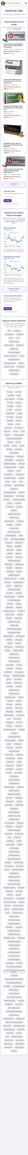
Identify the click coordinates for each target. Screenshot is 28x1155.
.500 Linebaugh (14, 848)
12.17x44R (10, 402)
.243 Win (21, 467)
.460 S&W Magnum (14, 812)
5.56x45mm (17, 331)
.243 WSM (10, 471)
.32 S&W (8, 586)
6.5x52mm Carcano (14, 880)
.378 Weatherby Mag (18, 676)
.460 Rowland (14, 808)
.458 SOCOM (8, 805)
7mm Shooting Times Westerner (14, 979)
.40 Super (9, 704)
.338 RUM (9, 618)
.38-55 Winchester (14, 693)
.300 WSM (9, 568)
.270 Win (9, 503)
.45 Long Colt (9, 765)
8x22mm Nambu (14, 1015)
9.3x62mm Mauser (9, 1029)
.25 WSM (21, 478)
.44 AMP (20, 740)
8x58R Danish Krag (19, 1026)
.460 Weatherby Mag (14, 816)
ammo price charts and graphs (15, 220)
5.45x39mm (9, 826)
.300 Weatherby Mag (14, 561)
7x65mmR (21, 1001)
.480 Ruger (20, 823)
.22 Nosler (7, 435)
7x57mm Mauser (14, 990)
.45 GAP (19, 762)
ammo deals (17, 29)
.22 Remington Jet (18, 435)
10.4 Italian (11, 395)
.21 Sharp (18, 420)
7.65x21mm (21, 938)
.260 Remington (8, 496)
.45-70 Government (14, 780)
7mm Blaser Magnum (14, 959)
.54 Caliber (8, 862)
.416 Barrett (18, 726)
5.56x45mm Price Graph (12, 257)
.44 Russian (9, 747)
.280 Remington (14, 517)
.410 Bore (9, 726)
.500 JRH (19, 844)
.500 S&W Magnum (14, 855)
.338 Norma (21, 611)
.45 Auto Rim (10, 762)
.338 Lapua (19, 607)
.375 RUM (18, 668)
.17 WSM (19, 413)
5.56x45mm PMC (9, 367)
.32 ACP (22, 579)
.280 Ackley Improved (14, 514)
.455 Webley (18, 798)
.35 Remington (20, 636)
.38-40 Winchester (14, 690)
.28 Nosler (14, 510)
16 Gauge (18, 402)
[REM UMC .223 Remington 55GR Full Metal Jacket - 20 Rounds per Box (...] (14, 98)
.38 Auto (8, 679)
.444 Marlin (19, 755)
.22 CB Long (8, 428)
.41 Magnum (9, 722)
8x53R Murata (20, 1019)
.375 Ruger (10, 668)
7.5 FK (7, 913)
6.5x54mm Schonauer (14, 884)
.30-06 (20, 535)
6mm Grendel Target (10, 902)
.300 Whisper (8, 564)
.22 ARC (22, 356)
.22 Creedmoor (9, 334)
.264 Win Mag (20, 496)
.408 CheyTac (20, 715)
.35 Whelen (9, 640)
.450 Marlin (20, 787)
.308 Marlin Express (14, 575)
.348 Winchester (8, 636)
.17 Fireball (10, 406)
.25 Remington (20, 474)
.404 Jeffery (19, 711)
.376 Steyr (6, 676)
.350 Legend (18, 640)
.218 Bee (10, 424)
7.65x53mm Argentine (14, 941)
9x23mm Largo (8, 1044)
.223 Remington (9, 345)
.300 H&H (9, 546)
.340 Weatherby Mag (14, 632)
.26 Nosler (21, 492)
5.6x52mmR (8, 834)
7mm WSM (7, 986)
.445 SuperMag (10, 758)
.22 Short (10, 442)
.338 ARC (18, 604)
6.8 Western (9, 891)
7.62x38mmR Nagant (14, 923)
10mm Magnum (9, 399)
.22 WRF (14, 446)
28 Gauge (19, 507)
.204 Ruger (10, 420)
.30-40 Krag (9, 543)
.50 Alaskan (17, 837)
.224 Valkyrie (19, 460)
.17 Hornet (18, 410)
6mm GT (21, 902)
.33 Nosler (10, 604)
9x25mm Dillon (19, 1047)
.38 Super (18, 686)
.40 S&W (18, 701)
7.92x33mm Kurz (14, 949)
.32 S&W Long (18, 586)
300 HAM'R (18, 546)
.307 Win (19, 571)
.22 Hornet (7, 431)
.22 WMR (6, 446)
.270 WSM (18, 503)
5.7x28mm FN (19, 834)
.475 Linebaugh (9, 823)
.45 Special (19, 769)
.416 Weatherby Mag (14, 737)
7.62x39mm (20, 334)
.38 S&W (8, 683)
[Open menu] (26, 3)
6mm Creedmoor (9, 898)
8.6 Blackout (20, 345)
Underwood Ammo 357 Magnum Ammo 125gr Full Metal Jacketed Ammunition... (13, 45)
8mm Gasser (19, 1004)
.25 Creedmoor (8, 474)
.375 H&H (19, 665)
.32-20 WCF (9, 593)
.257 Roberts (20, 367)
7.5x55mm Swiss (14, 916)
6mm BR (18, 895)
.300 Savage (18, 557)
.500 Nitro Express (14, 852)
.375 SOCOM (7, 672)
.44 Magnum (17, 744)
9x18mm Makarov (14, 359)
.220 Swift (9, 449)
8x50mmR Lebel (8, 1019)
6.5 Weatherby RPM (17, 870)
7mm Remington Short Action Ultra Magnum (14, 971)
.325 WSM (20, 596)
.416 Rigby (21, 729)
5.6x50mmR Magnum (14, 830)
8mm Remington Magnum (14, 1011)
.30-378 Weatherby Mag (17, 539)
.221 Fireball (18, 449)
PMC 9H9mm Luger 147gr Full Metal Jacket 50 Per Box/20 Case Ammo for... (13, 145)
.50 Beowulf (10, 841)
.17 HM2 (18, 406)
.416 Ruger (14, 733)
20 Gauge (19, 417)
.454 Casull (9, 798)
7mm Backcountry (14, 956)
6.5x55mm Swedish (9, 888)
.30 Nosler (18, 525)
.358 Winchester (14, 654)
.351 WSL (9, 643)
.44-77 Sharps (9, 755)
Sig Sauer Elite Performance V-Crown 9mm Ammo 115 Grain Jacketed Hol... (13, 81)
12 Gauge (20, 399)
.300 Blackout (14, 349)
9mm (9, 331)
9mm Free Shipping (14, 352)
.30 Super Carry (14, 528)
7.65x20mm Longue (9, 938)
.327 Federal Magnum (14, 600)
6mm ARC (10, 895)
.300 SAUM (9, 557)
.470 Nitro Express (14, 819)
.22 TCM (18, 442)
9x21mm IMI (19, 1040)
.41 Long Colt (17, 719)
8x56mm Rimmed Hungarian (14, 1022)
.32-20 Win (19, 593)
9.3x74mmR (9, 1033)
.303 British (18, 568)
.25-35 (20, 482)
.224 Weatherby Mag (10, 464)
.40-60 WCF (18, 704)
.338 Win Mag (14, 625)
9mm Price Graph (10, 228)
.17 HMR (9, 410)
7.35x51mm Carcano (18, 909)
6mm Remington (18, 905)
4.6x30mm (10, 701)
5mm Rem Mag (18, 862)
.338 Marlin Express (9, 611)
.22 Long (15, 431)
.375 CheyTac (9, 665)
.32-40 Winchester (10, 596)
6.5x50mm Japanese (14, 877)
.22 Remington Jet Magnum (14, 438)
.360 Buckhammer (14, 658)
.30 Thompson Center (14, 532)
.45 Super (9, 773)
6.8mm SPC (19, 891)
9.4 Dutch (19, 1033)
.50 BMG (19, 841)
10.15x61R (18, 392)
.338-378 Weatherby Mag (14, 629)
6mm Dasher (20, 898)
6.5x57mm (21, 888)
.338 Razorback (10, 614)
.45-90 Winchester (14, 783)
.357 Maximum (19, 647)
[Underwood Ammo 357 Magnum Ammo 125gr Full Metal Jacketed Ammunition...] (14, 37)
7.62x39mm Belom (14, 370)
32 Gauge (7, 582)
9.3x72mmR (21, 1029)
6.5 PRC (7, 870)
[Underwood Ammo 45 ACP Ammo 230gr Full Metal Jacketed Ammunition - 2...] (14, 161)
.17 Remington (10, 413)
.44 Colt (9, 744)
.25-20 (14, 482)
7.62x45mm (19, 927)
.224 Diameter (9, 460)
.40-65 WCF (9, 708)
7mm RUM (14, 975)
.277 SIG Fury (9, 507)
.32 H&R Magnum (18, 582)
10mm (18, 395)
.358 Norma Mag (18, 650)
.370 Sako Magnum (14, 661)
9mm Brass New (14, 341)
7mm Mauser (10, 963)
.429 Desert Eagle (10, 740)
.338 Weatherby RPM (14, 622)
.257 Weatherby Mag (9, 492)
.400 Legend (9, 711)
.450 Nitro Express (14, 791)
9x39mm (14, 1051)
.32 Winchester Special (14, 589)
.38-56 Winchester (10, 697)
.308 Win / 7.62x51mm (10, 356)
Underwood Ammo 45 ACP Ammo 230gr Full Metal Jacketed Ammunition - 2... (13, 170)
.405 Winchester (8, 715)
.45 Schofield (9, 769)
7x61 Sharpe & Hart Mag (14, 997)
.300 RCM (9, 553)
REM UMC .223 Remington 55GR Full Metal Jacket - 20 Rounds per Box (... (13, 107)
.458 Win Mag (19, 805)
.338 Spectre (18, 618)
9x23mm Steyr (20, 1044)
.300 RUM (18, 553)
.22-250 (22, 446)
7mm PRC (19, 963)
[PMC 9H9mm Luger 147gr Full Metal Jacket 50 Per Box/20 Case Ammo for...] (14, 131)
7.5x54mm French (17, 913)
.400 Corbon (18, 708)
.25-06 (7, 482)
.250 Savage (7, 485)
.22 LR (17, 338)
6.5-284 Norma (14, 873)
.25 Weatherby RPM (10, 478)
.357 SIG (7, 650)
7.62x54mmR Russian (14, 931)
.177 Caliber (9, 417)
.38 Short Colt (18, 683)
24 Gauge (21, 464)
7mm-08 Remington (18, 986)
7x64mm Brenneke (9, 1001)
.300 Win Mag (19, 564)
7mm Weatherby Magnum (14, 983)
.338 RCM (19, 614)
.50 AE (9, 837)
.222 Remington (14, 453)
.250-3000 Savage (19, 485)
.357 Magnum (14, 374)
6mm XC (6, 909)
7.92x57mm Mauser (14, 952)
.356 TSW (18, 643)
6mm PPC (7, 905)
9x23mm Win (8, 1047)
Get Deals (7, 200)
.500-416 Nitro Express (14, 859)
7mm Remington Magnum (14, 967)
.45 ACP (11, 338)
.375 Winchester (19, 672)
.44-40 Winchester (14, 751)
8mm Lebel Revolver (14, 1008)
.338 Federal (9, 607)
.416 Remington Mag (9, 729)
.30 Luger (9, 525)
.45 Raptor (19, 765)
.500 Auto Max (10, 844)
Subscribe (8, 308)
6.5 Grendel (20, 866)
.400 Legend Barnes (10, 363)
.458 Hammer (10, 801)
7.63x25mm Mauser (14, 934)
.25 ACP (18, 471)
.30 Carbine (20, 521)
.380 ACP (21, 363)
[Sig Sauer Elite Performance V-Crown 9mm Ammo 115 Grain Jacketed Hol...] (14, 67)
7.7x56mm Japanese (14, 945)
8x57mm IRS (7, 1026)
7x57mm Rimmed (14, 993)
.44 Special (19, 747)
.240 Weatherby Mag (10, 467)
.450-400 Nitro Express (14, 794)
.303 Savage (10, 571)
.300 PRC (18, 550)
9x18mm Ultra (9, 1040)
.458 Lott (19, 801)
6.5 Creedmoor (9, 866)
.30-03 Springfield (11, 535)
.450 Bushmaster (9, 787)
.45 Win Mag (18, 773)
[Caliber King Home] (3, 3)
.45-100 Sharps (14, 776)
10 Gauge (9, 392)
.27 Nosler (6, 499)
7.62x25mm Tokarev (14, 920)
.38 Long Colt (18, 679)
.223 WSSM (20, 456)
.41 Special (19, 722)
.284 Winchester (9, 521)
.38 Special (10, 686)
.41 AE (8, 719)
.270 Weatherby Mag (18, 499)
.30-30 (5, 539)
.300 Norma (10, 550)
